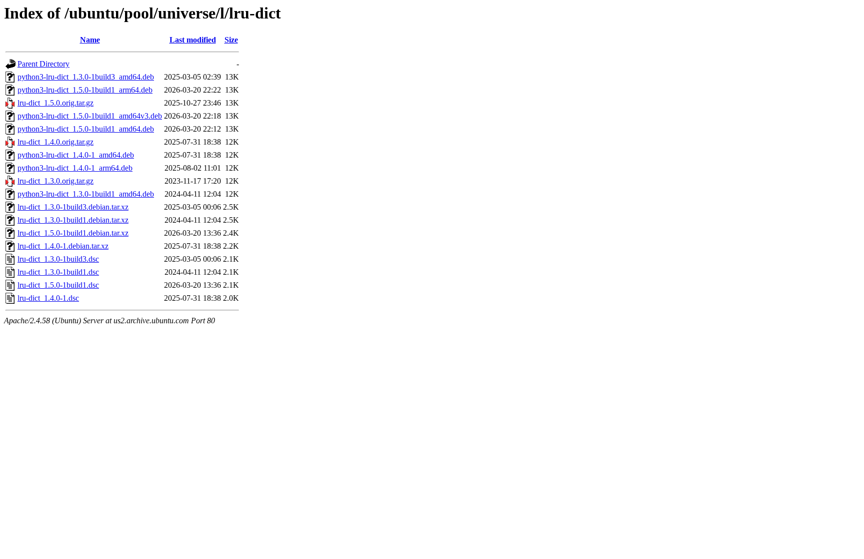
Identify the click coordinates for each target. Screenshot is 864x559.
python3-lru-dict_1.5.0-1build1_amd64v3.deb (90, 116)
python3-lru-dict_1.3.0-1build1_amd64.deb (86, 194)
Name (90, 40)
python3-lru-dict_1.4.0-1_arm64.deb (75, 168)
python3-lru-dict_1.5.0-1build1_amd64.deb (86, 129)
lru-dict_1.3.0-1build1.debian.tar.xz (73, 220)
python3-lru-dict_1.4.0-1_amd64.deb (76, 155)
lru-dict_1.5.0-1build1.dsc (58, 285)
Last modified (193, 40)
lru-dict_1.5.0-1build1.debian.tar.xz (73, 233)
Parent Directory (44, 64)
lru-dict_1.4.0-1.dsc (48, 298)
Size (231, 40)
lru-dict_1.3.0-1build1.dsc (58, 272)
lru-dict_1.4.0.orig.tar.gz (56, 142)
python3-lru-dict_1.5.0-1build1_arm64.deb (85, 90)
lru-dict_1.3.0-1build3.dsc (58, 259)
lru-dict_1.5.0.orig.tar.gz (56, 103)
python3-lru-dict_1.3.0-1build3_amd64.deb (86, 77)
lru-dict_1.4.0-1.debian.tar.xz (63, 246)
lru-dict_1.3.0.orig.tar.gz (56, 181)
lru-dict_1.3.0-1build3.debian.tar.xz (73, 207)
